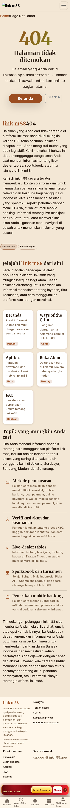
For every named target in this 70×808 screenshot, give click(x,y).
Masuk (57, 790)
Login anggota (11, 761)
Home (4, 16)
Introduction (8, 246)
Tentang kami (41, 707)
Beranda (25, 98)
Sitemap (7, 776)
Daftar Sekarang (41, 790)
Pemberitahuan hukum (46, 722)
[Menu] (64, 5)
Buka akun (53, 96)
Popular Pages (27, 246)
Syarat (37, 712)
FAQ (5, 771)
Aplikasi (7, 766)
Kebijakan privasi (43, 717)
